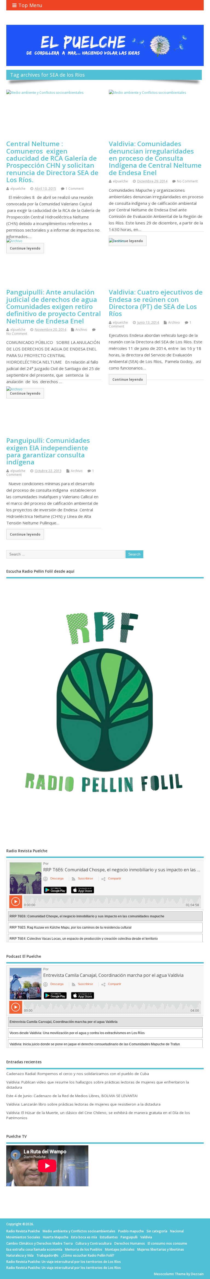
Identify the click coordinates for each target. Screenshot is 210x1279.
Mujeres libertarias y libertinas (160, 1249)
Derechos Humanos (129, 1243)
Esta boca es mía (84, 1237)
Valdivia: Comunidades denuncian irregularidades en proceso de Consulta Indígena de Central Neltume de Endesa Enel (155, 158)
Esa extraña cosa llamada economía (34, 1249)
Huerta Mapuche (55, 1237)
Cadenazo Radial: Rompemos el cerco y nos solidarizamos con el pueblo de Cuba (77, 1073)
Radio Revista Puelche (23, 1231)
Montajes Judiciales (120, 1249)
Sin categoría (157, 1231)
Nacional (177, 1231)
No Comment (187, 181)
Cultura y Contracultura (93, 1243)
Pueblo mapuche (131, 1231)
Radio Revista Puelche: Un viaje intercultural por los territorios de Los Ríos (63, 1261)
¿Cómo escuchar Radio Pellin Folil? (87, 1255)
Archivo (81, 329)
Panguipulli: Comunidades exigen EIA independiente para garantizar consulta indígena (48, 451)
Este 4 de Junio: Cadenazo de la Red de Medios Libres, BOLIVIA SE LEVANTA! (72, 1095)
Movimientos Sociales (23, 1237)
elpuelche (17, 188)
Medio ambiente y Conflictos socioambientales (79, 1231)
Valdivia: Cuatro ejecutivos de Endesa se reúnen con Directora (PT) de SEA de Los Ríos (156, 302)
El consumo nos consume (167, 1243)
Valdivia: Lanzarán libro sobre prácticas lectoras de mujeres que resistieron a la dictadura (83, 1104)
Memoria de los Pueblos (83, 1249)
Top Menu (30, 5)
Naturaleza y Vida (20, 1255)
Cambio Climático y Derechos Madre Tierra (39, 1243)
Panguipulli (129, 1237)
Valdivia (146, 1237)
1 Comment (75, 188)
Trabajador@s (47, 1255)
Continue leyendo (127, 379)
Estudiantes (109, 1237)
